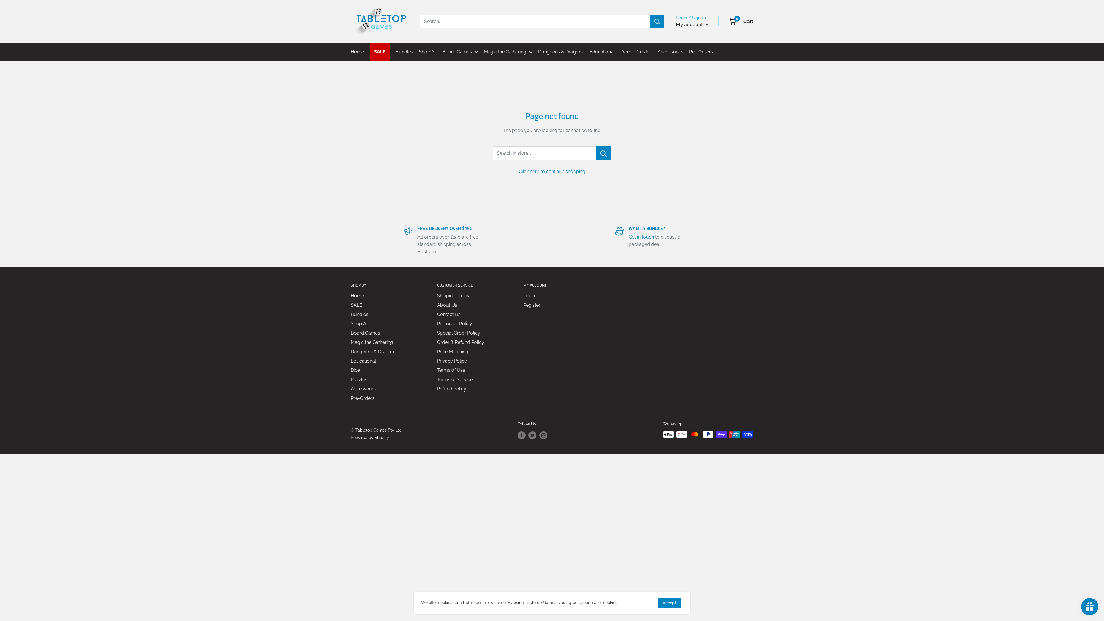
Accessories (364, 389)
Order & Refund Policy (460, 342)
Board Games (365, 333)
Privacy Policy (452, 361)
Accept (669, 603)
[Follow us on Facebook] (522, 435)
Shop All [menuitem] (428, 52)
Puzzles (359, 379)
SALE (356, 305)
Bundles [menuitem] (404, 52)
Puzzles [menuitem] (643, 52)
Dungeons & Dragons (373, 351)
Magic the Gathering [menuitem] (505, 52)
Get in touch (641, 237)
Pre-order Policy (454, 323)
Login (529, 295)
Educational (363, 361)
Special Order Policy (458, 333)
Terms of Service (455, 379)
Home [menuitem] (357, 52)
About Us (447, 305)
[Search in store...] (603, 153)
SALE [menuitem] (380, 52)
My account (690, 24)
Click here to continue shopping (552, 171)
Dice (355, 370)
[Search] (657, 21)
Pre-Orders (363, 398)
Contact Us (449, 314)
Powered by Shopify (370, 437)
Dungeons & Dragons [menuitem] (561, 52)
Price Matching (452, 351)
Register (531, 305)
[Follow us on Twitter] (532, 435)
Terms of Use (451, 370)
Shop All (360, 323)
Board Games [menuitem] (457, 52)
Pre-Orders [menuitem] (701, 52)
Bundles (359, 314)
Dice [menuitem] (625, 52)
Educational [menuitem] (602, 52)
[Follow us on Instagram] (543, 435)
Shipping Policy (453, 295)
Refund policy (451, 389)
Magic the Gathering (372, 342)
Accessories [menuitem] (670, 52)
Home (357, 295)
